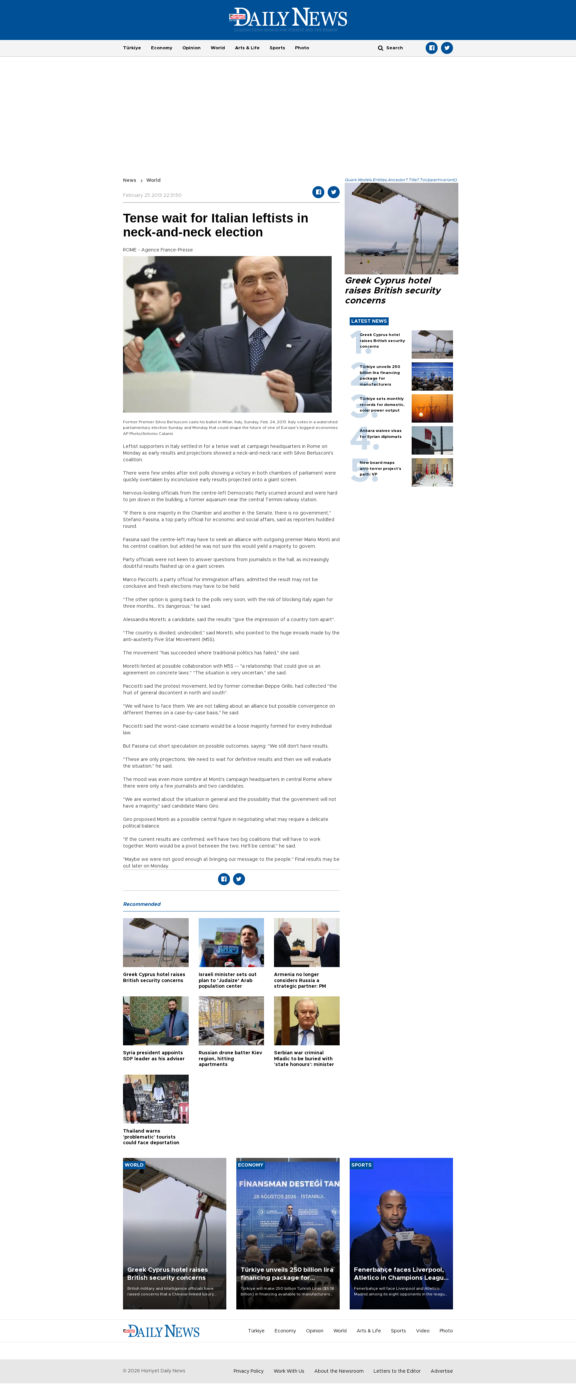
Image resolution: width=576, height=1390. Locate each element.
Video (423, 1331)
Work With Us (289, 1371)
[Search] (380, 48)
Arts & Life (247, 48)
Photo (302, 48)
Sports (277, 48)
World (218, 48)
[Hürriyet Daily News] (288, 19)
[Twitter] (447, 48)
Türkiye (132, 48)
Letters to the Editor (397, 1371)
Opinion (191, 48)
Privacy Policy (249, 1371)
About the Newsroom (339, 1371)
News (129, 180)
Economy (161, 48)
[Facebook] (432, 48)
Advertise (442, 1371)
